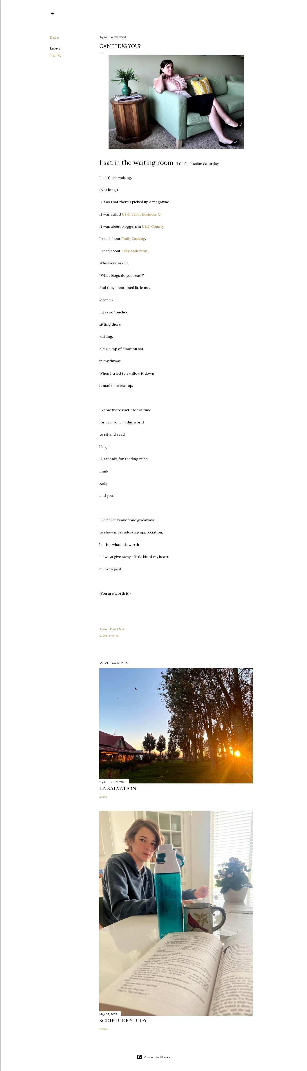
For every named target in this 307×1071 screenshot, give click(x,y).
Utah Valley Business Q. (142, 214)
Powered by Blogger (157, 1057)
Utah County (152, 226)
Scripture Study (123, 1020)
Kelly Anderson (134, 251)
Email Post (117, 629)
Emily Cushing (133, 238)
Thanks (55, 56)
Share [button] (54, 38)
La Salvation (117, 788)
